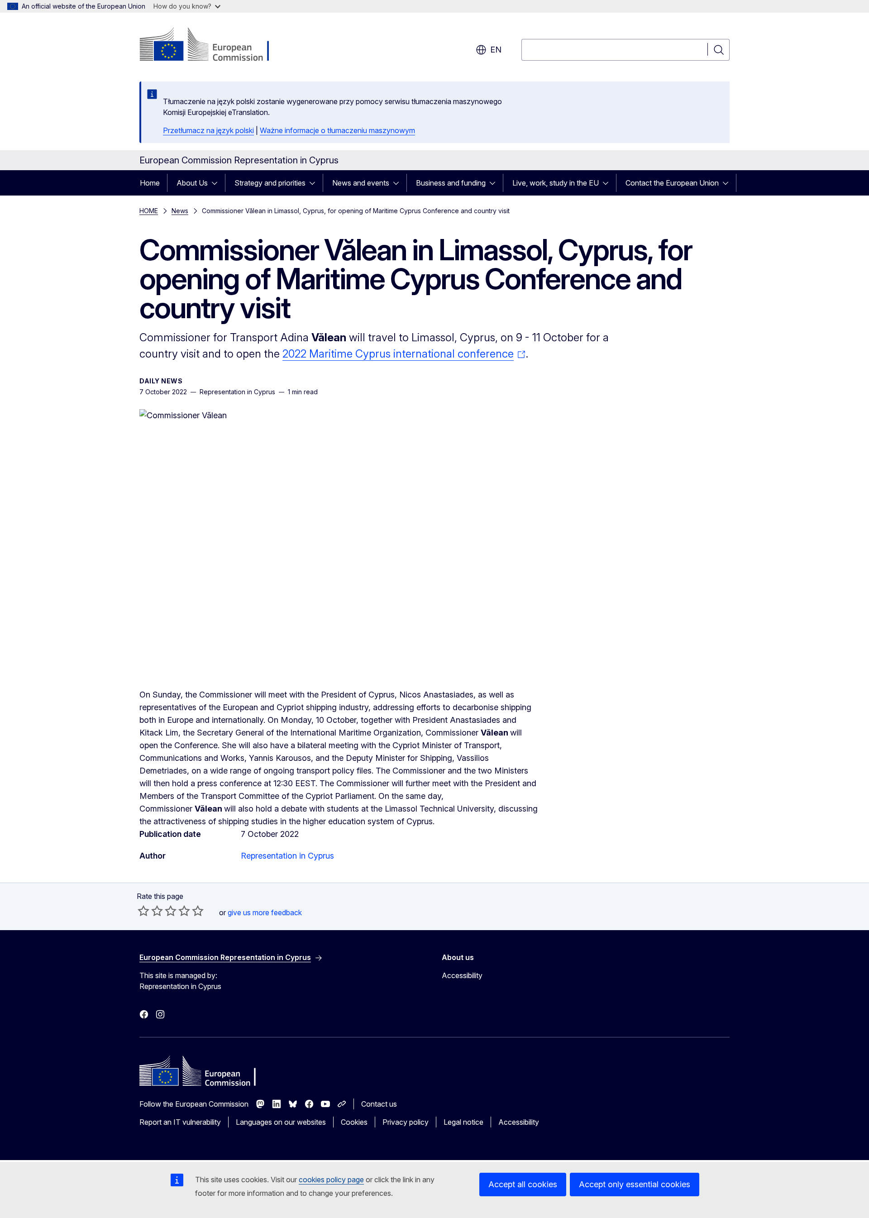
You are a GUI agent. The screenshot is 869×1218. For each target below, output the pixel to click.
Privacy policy (405, 1122)
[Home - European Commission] (212, 45)
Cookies (354, 1122)
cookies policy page (331, 1179)
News (180, 211)
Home (150, 182)
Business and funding (451, 182)
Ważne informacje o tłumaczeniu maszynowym (337, 130)
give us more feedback (265, 912)
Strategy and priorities (270, 182)
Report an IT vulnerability (180, 1122)
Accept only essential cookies (634, 1184)
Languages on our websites (281, 1122)
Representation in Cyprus (287, 855)
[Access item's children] (217, 183)
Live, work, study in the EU (555, 182)
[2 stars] (150, 911)
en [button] (495, 49)
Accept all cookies (522, 1184)
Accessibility (462, 975)
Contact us (379, 1103)
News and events (360, 182)
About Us (192, 182)
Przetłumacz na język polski (208, 130)
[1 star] (143, 911)
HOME (148, 211)
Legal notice (463, 1122)
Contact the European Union (672, 182)
